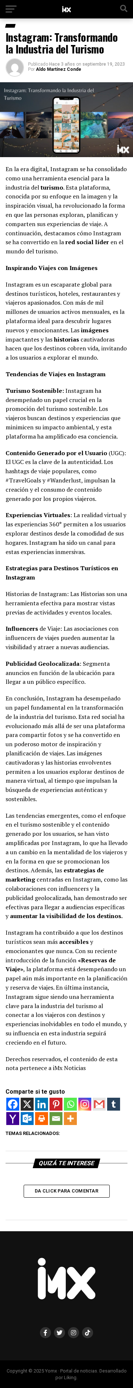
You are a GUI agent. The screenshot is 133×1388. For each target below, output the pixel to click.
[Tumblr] (113, 1104)
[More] (70, 1118)
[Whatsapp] (70, 1104)
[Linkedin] (41, 1104)
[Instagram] (84, 1104)
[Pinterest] (56, 1104)
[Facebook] (12, 1104)
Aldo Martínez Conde (58, 69)
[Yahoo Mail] (12, 1118)
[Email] (56, 1118)
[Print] (41, 1118)
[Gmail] (99, 1104)
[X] (27, 1104)
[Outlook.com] (27, 1118)
